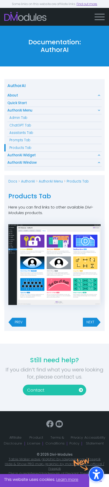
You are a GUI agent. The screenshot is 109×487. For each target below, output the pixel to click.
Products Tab (20, 147)
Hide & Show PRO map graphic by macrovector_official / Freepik (54, 466)
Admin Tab (18, 117)
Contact (35, 390)
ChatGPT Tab (20, 125)
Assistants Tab (21, 132)
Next (90, 322)
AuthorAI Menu (19, 110)
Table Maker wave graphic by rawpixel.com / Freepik (55, 459)
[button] (100, 17)
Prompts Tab (19, 140)
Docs (12, 181)
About (12, 95)
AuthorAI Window (22, 162)
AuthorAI (16, 86)
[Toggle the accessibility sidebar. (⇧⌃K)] (96, 474)
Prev (19, 322)
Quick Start (17, 103)
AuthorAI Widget (21, 155)
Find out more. (87, 4)
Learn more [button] (67, 479)
